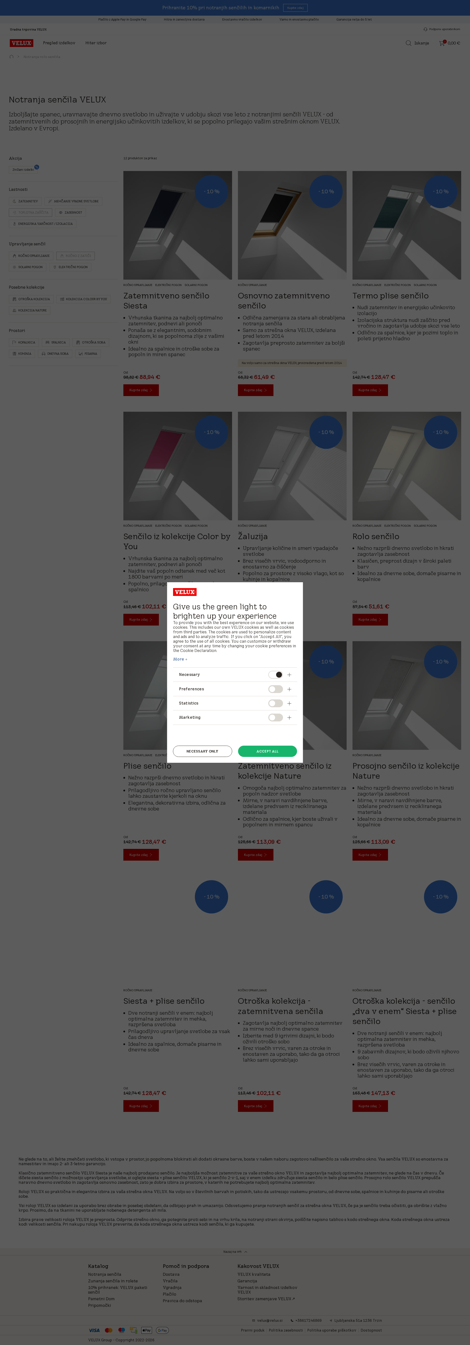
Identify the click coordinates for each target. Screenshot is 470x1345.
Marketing (189, 717)
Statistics (189, 703)
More (178, 659)
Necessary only (202, 751)
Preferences (191, 688)
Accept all (267, 751)
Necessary (189, 674)
